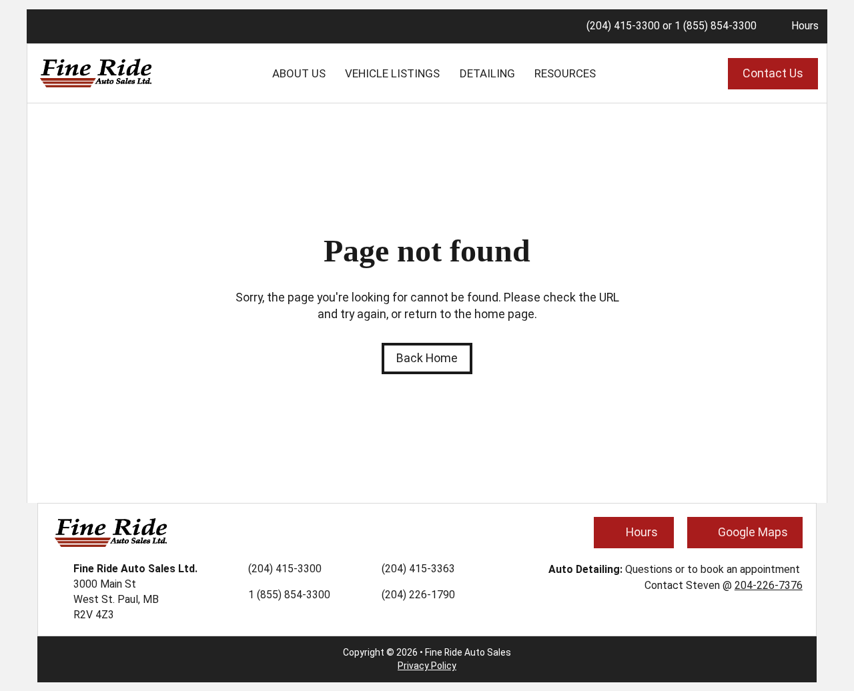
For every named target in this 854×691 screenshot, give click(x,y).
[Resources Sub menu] (606, 73)
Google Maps (753, 532)
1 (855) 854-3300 (716, 25)
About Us (299, 73)
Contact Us (773, 73)
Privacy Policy (427, 665)
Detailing (487, 73)
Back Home (427, 358)
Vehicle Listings (392, 73)
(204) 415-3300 (623, 25)
